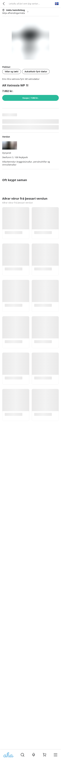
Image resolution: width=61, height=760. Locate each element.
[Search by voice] (33, 755)
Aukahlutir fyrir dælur (36, 71)
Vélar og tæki (11, 71)
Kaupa (30, 98)
